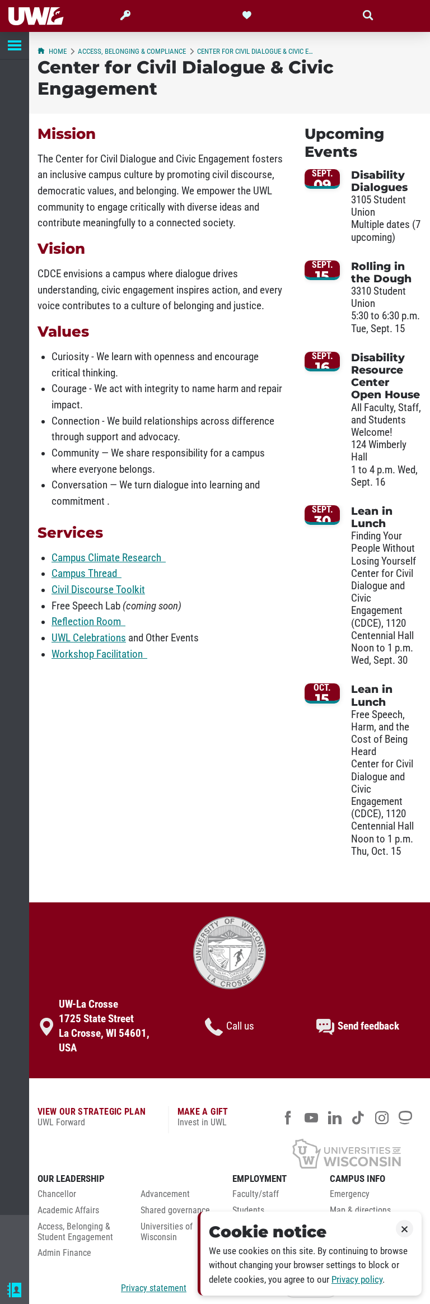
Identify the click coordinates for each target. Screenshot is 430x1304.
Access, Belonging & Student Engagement (75, 1232)
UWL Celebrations (89, 638)
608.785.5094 (49, 1254)
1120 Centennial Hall (63, 1270)
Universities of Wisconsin (167, 1232)
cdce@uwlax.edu (56, 1287)
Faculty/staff (255, 1194)
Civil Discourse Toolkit (98, 590)
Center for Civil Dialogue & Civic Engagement (256, 51)
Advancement (165, 1194)
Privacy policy (356, 1279)
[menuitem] (81, 1197)
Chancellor (57, 1194)
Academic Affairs (68, 1210)
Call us (240, 1026)
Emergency (350, 1194)
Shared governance (175, 1210)
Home (58, 51)
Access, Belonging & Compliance (132, 51)
